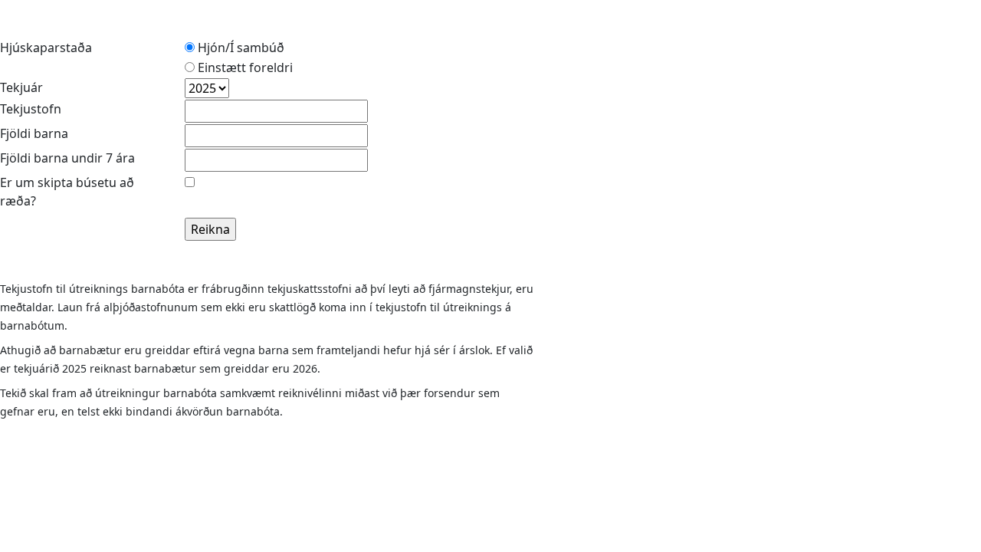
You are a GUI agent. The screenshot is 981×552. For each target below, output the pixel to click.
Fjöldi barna (34, 133)
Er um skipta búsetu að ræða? (67, 191)
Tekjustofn (30, 108)
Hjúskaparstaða (46, 47)
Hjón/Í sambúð (239, 47)
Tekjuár (21, 87)
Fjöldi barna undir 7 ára (67, 158)
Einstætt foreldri (244, 67)
